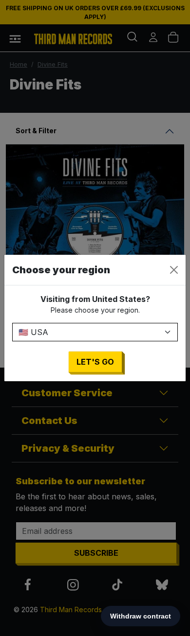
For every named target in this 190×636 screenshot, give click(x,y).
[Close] (174, 270)
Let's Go (95, 362)
